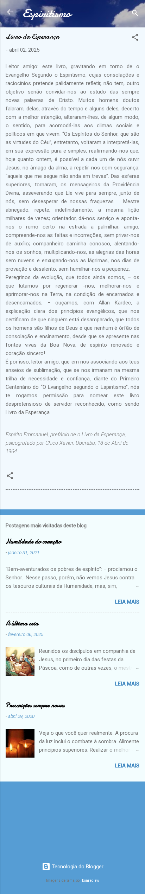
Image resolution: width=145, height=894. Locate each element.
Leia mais (127, 602)
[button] (135, 38)
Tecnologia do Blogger (76, 866)
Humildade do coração (33, 541)
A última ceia (22, 623)
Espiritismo (47, 13)
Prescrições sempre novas (35, 705)
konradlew (90, 880)
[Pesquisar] (135, 14)
